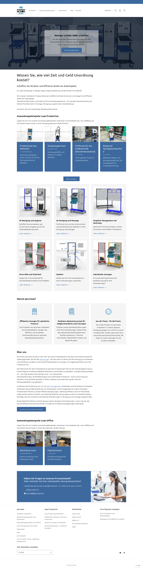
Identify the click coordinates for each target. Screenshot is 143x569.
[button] (33, 10)
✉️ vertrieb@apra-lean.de (34, 493)
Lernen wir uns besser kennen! (31, 409)
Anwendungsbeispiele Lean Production (26, 518)
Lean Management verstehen (27, 526)
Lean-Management (54, 386)
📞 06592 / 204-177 (31, 490)
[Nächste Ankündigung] (126, 2)
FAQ (18, 532)
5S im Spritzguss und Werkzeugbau (107, 515)
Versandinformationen (80, 523)
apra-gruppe (44, 359)
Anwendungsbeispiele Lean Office (29, 522)
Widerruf (75, 520)
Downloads (21, 529)
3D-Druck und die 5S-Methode (55, 522)
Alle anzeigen (71, 179)
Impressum (76, 514)
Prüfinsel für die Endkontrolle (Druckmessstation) (85, 149)
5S (42, 386)
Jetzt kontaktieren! (71, 50)
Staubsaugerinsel (56, 146)
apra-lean (73, 565)
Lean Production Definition (54, 514)
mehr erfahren (24, 233)
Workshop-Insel (28, 450)
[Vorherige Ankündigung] (17, 2)
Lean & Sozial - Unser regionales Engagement (28, 540)
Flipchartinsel (55, 450)
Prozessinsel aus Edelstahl (28, 147)
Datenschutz (76, 517)
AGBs (74, 527)
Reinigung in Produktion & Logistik (112, 519)
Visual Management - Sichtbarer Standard (56, 527)
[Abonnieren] (50, 552)
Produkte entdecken (24, 514)
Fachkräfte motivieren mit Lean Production (56, 518)
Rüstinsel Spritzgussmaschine (112, 149)
